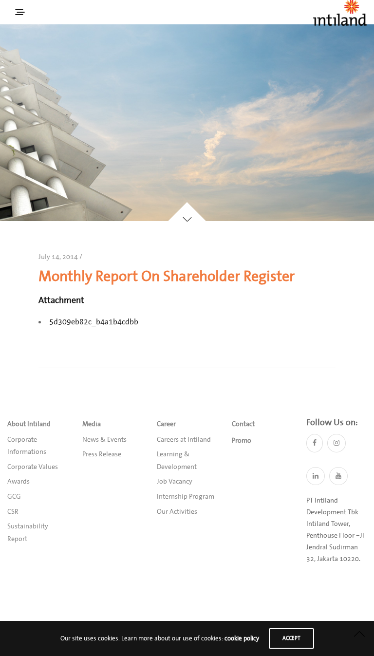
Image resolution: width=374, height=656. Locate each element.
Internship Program (185, 497)
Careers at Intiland (184, 440)
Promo (241, 441)
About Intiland (29, 424)
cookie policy (241, 638)
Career (166, 424)
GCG (14, 497)
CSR (13, 512)
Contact (243, 424)
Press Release (101, 454)
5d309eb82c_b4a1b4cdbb (93, 322)
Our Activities (177, 512)
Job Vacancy (174, 482)
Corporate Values (32, 467)
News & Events (104, 440)
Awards (18, 482)
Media (91, 424)
